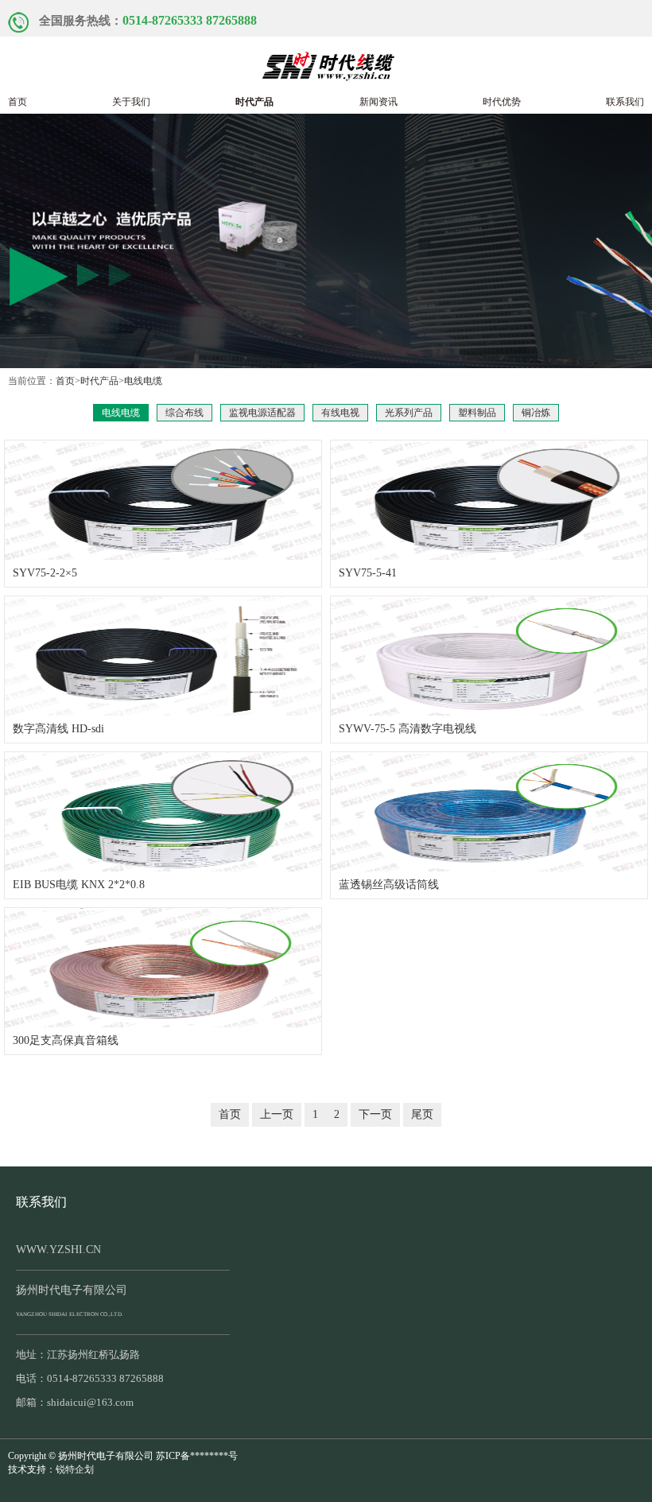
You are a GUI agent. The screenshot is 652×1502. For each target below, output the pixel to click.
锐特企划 (75, 1469)
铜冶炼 (536, 412)
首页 (17, 101)
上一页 (276, 1114)
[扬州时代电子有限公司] (326, 62)
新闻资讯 (378, 101)
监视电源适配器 (262, 412)
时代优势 (502, 101)
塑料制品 (477, 412)
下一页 (375, 1114)
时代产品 (254, 101)
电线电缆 (143, 380)
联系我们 (625, 101)
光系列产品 (409, 412)
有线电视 (340, 412)
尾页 (422, 1114)
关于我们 (131, 101)
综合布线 (184, 412)
